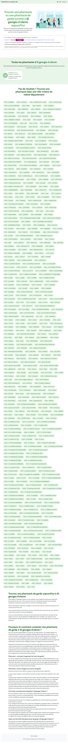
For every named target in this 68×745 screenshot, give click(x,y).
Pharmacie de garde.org (9, 2)
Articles (64, 1)
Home (60, 1)
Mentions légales (34, 736)
